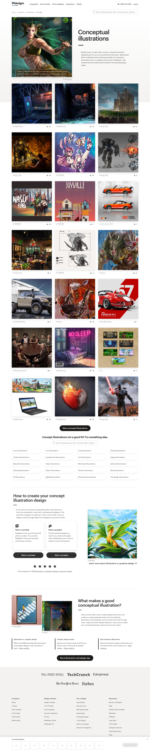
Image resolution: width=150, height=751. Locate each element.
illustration (122, 62)
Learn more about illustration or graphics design (111, 563)
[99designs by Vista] (18, 4)
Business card (81, 706)
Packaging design (83, 717)
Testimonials (16, 717)
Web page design (82, 709)
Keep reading (24, 648)
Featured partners (115, 731)
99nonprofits (16, 720)
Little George (18, 273)
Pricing (46, 717)
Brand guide (81, 713)
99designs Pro (49, 724)
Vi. (102, 370)
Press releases (16, 709)
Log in (135, 4)
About (14, 702)
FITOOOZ (61, 175)
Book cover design (83, 724)
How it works (45, 4)
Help (110, 735)
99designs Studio (50, 720)
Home (14, 12)
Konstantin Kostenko (20, 370)
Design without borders (117, 709)
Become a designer (115, 702)
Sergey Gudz (104, 126)
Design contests (49, 702)
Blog (110, 706)
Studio (79, 4)
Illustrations (31, 12)
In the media (16, 713)
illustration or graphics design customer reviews (53, 571)
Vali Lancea (68, 79)
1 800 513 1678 (125, 4)
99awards (112, 713)
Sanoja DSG (17, 626)
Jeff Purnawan (18, 126)
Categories (34, 4)
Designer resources (115, 727)
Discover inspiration (51, 713)
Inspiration (70, 4)
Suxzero (103, 273)
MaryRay (92, 560)
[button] (147, 739)
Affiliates (112, 717)
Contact (14, 706)
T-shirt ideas (113, 724)
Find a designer (58, 4)
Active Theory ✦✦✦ (107, 224)
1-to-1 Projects (49, 706)
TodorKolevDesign (19, 322)
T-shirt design (81, 720)
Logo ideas (112, 720)
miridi (45, 632)
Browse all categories (84, 727)
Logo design (81, 702)
